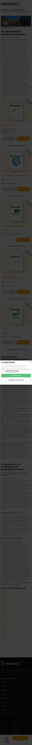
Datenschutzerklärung (12, 371)
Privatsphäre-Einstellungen (16, 380)
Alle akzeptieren (16, 375)
